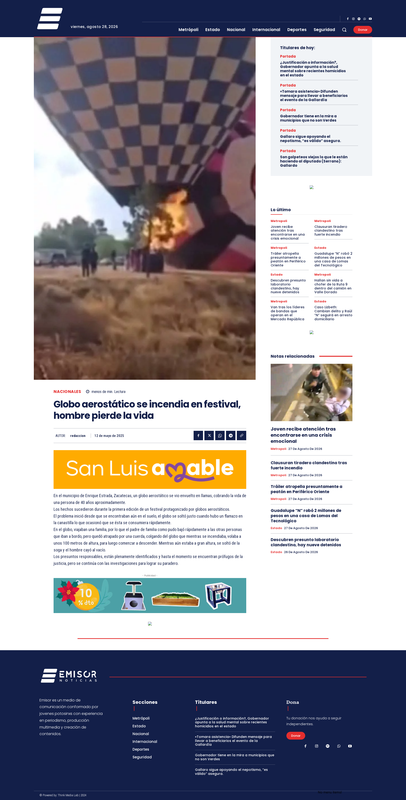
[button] (344, 29)
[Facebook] (348, 19)
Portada (288, 56)
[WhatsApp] (364, 19)
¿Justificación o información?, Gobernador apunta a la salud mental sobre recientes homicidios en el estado (313, 69)
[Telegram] (230, 435)
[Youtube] (370, 19)
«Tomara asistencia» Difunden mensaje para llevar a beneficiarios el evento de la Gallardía (314, 95)
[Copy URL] (241, 435)
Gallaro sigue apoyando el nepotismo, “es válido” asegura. (310, 138)
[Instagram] (353, 19)
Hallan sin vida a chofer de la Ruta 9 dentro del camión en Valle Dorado (332, 286)
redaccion (78, 436)
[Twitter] (209, 435)
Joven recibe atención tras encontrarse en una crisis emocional (288, 232)
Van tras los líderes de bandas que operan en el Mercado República (287, 313)
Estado (320, 247)
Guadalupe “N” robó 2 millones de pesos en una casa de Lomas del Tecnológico (333, 259)
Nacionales (67, 392)
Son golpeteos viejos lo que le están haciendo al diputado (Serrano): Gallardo (313, 161)
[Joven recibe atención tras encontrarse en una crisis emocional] (311, 392)
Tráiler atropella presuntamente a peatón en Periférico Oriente (288, 259)
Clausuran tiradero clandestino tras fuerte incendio (330, 230)
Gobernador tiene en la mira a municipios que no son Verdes (308, 118)
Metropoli (279, 220)
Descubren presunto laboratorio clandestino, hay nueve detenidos (288, 286)
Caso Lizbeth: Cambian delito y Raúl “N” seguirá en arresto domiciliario (333, 313)
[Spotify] (359, 19)
